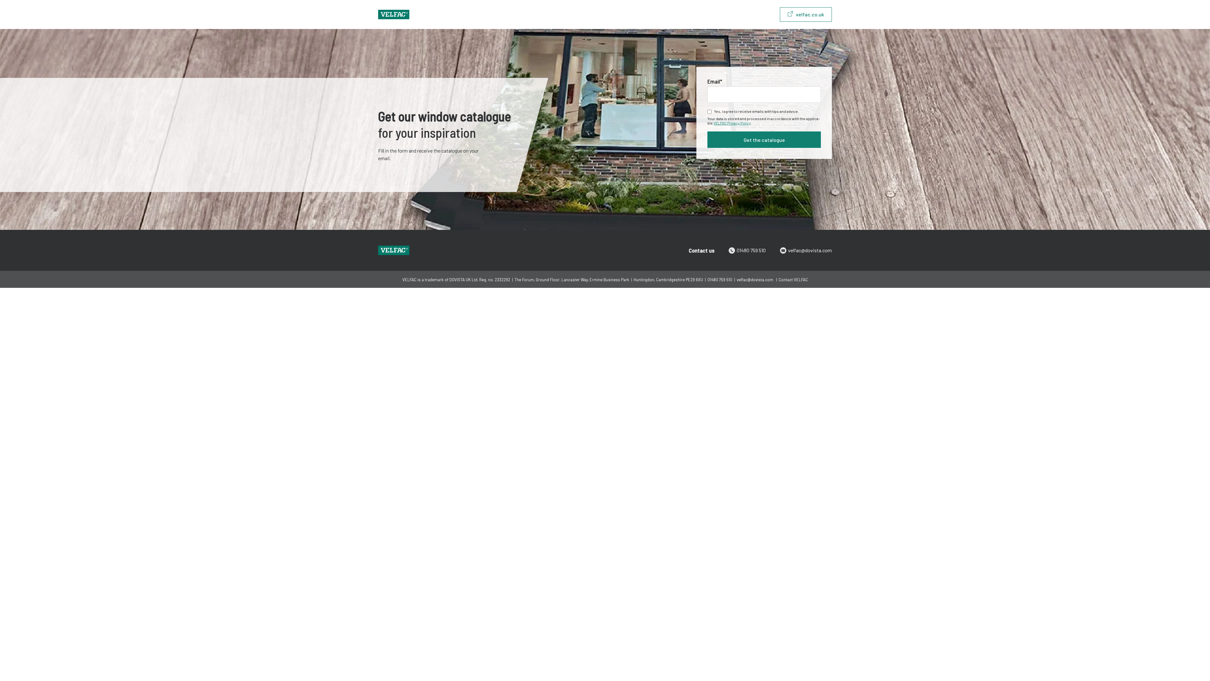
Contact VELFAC (793, 279)
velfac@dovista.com (810, 250)
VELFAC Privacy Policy (732, 123)
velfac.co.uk (810, 14)
